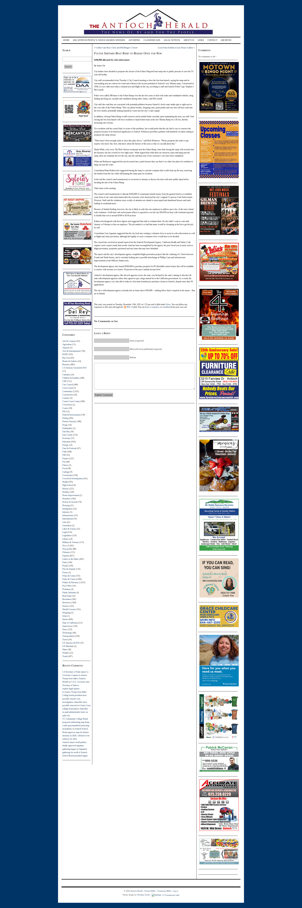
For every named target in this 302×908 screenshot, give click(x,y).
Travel (65, 639)
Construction (67, 394)
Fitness (65, 465)
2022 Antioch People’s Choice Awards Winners (99, 40)
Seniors (65, 606)
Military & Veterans (70, 542)
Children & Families (70, 378)
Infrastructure (68, 515)
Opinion (65, 556)
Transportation (68, 636)
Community (67, 391)
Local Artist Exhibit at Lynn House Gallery (175, 47)
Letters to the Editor (70, 559)
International (67, 518)
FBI (64, 455)
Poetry (65, 572)
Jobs (64, 522)
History (65, 488)
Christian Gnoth (143, 895)
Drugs (65, 425)
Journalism (66, 525)
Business (66, 364)
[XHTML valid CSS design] (165, 895)
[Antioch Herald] (150, 36)
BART (65, 354)
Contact (212, 40)
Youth (64, 656)
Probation (66, 589)
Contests (66, 398)
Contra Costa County (71, 401)
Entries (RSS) (150, 891)
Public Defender (69, 592)
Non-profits (67, 549)
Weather (65, 653)
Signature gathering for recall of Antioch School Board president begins (75, 752)
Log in (175, 891)
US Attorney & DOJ (71, 643)
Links (201, 40)
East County (67, 435)
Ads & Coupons (69, 341)
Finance (65, 458)
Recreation (66, 599)
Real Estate (66, 596)
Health (65, 482)
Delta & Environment (71, 415)
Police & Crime (68, 576)
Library (65, 539)
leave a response (152, 307)
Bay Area (66, 358)
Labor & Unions (69, 529)
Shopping (66, 612)
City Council (67, 384)
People (65, 565)
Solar (64, 616)
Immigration (67, 509)
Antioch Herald (136, 891)
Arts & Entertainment (71, 351)
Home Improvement (70, 495)
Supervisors (67, 626)
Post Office (67, 586)
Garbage (65, 472)
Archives (226, 40)
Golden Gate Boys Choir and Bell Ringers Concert (117, 47)
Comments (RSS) (164, 891)
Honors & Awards (70, 502)
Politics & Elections (70, 582)
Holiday (65, 492)
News (64, 545)
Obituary (66, 552)
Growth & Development (72, 478)
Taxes (64, 629)
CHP (64, 381)
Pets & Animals (68, 569)
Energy (65, 445)
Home (66, 40)
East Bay (66, 431)
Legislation (66, 535)
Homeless (66, 498)
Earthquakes (67, 428)
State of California (69, 623)
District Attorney (69, 421)
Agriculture (67, 344)
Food (64, 468)
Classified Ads (151, 40)
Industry (65, 512)
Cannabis (66, 374)
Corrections (67, 404)
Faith (64, 451)
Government (67, 475)
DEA (64, 411)
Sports (65, 619)
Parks (64, 562)
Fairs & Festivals (69, 448)
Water (64, 649)
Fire (64, 462)
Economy (66, 438)
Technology (67, 633)
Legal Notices (172, 40)
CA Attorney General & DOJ (74, 368)
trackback (167, 307)
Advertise (134, 40)
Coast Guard (67, 388)
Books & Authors (69, 361)
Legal (64, 532)
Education (66, 441)
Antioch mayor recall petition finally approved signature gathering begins (74, 745)
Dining (65, 418)
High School (67, 485)
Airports (65, 348)
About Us (189, 40)
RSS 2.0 (130, 307)
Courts (65, 408)
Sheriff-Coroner (69, 609)
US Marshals (67, 646)
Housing (66, 505)
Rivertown (66, 602)
